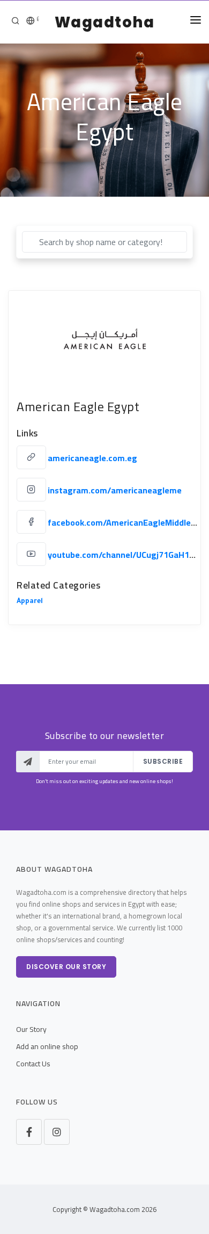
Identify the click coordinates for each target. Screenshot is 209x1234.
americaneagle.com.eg (92, 458)
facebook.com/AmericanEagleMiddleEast (128, 522)
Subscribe (163, 761)
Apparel (30, 602)
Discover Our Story (66, 966)
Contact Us (33, 1064)
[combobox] (104, 242)
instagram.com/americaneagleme (115, 490)
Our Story (31, 1029)
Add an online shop (47, 1046)
